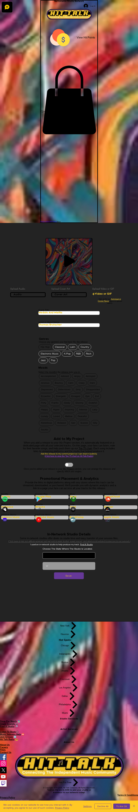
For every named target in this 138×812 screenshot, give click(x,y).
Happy (44, 409)
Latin (72, 346)
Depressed (47, 389)
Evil (97, 396)
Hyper (56, 409)
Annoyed (90, 376)
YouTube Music (43, 514)
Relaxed (61, 422)
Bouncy (59, 382)
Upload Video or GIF (103, 289)
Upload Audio (17, 289)
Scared (84, 422)
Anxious (45, 382)
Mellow (68, 416)
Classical (60, 346)
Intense (83, 409)
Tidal (72, 504)
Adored (65, 376)
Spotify (4, 494)
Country (85, 346)
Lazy (94, 409)
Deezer (108, 504)
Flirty (43, 402)
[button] (69, 100)
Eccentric (46, 396)
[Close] (134, 806)
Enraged (75, 396)
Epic (87, 396)
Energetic (61, 396)
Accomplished (48, 376)
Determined (64, 389)
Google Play (41, 494)
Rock (88, 353)
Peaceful (82, 416)
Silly (95, 422)
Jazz (43, 360)
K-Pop (67, 353)
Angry (77, 376)
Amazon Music (8, 514)
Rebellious (46, 422)
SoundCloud (110, 494)
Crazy (81, 382)
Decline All (102, 806)
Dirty (78, 389)
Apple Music (110, 514)
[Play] (69, 261)
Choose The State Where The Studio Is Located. (68, 549)
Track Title (43, 310)
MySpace (6, 504)
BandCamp (75, 514)
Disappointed (93, 389)
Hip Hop (45, 346)
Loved (56, 416)
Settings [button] (87, 806)
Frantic (55, 402)
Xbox (72, 494)
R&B (78, 353)
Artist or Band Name (48, 322)
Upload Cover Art (60, 289)
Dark (92, 382)
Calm (70, 382)
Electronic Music (50, 353)
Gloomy (79, 402)
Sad (73, 422)
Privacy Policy (62, 807)
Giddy (67, 402)
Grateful (93, 402)
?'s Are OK (121, 806)
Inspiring (69, 409)
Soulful (44, 429)
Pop (53, 360)
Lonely (44, 416)
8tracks (39, 504)
